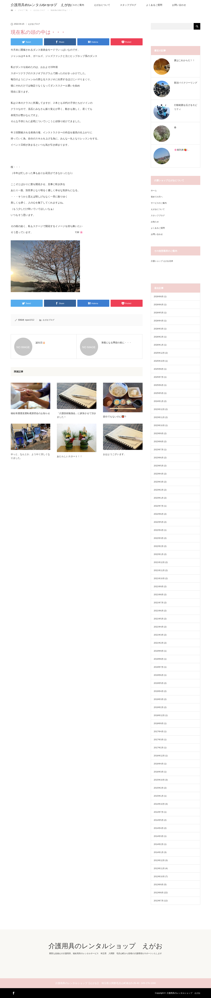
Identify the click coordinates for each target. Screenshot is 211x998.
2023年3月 (159, 482)
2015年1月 (159, 796)
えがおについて (102, 5)
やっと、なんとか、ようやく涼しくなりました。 (30, 456)
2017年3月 (159, 739)
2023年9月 (159, 433)
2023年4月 (159, 474)
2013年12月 (159, 860)
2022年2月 (159, 546)
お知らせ (155, 222)
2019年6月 (159, 675)
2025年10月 (159, 361)
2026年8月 (159, 296)
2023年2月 (159, 490)
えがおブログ (34, 24)
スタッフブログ (128, 5)
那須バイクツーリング (185, 82)
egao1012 (29, 320)
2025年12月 (159, 353)
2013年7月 (159, 901)
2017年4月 (159, 731)
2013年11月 (159, 868)
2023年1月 (159, 498)
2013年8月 (159, 892)
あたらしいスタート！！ (69, 456)
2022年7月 (159, 506)
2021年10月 (159, 578)
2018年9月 (159, 723)
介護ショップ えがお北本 (162, 261)
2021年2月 (159, 643)
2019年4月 (159, 691)
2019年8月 (159, 659)
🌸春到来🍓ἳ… (181, 149)
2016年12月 (159, 756)
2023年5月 (159, 466)
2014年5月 (159, 820)
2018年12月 (159, 715)
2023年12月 (159, 409)
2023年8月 (159, 441)
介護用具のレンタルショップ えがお (41, 5)
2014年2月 (159, 844)
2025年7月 (159, 377)
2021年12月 (159, 562)
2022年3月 (159, 538)
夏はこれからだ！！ (184, 60)
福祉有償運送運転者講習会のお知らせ (30, 413)
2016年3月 (159, 772)
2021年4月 (159, 627)
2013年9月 (159, 884)
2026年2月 (159, 337)
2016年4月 (159, 764)
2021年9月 (159, 586)
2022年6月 (159, 514)
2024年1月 (159, 401)
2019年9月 (159, 651)
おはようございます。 (114, 454)
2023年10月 (159, 425)
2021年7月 (159, 602)
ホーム (154, 190)
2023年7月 (159, 449)
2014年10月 (159, 804)
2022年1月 (159, 554)
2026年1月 (159, 345)
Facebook (13, 992)
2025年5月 (159, 393)
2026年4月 (159, 321)
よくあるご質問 (154, 5)
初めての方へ (157, 197)
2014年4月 (159, 828)
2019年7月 (159, 667)
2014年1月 (159, 852)
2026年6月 (159, 304)
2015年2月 (159, 788)
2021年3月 (159, 635)
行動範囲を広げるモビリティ (185, 107)
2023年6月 (159, 458)
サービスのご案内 (75, 5)
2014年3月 (159, 836)
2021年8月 (159, 594)
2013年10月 (159, 876)
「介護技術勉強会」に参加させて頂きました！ (76, 415)
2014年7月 (159, 812)
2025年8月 (159, 369)
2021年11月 (159, 570)
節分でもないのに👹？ (115, 416)
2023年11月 (159, 417)
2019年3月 (159, 699)
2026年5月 (159, 313)
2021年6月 (159, 611)
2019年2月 (159, 707)
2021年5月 (159, 619)
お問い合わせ (179, 5)
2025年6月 (159, 385)
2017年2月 (159, 747)
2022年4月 (159, 530)
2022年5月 (159, 522)
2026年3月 (159, 329)
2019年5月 (159, 683)
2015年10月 (159, 780)
